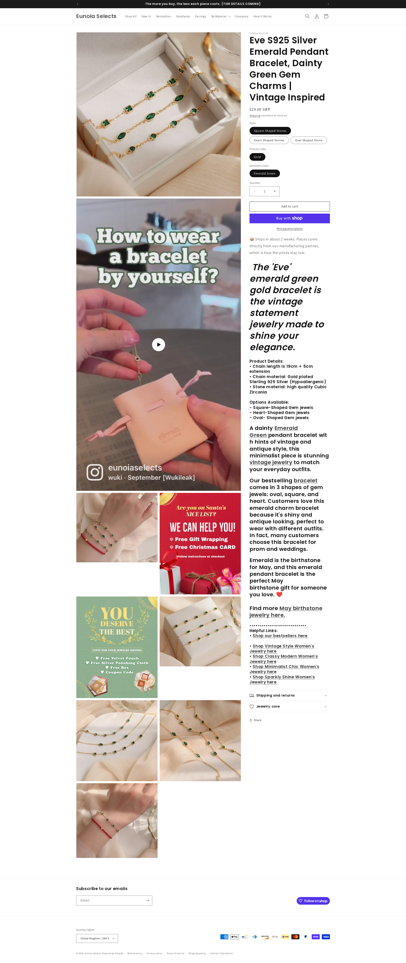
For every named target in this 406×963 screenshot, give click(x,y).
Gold (257, 157)
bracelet (305, 480)
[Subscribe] (147, 900)
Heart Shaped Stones (269, 140)
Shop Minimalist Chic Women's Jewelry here (285, 669)
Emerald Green (265, 173)
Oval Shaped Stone (308, 140)
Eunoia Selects (93, 953)
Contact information (221, 953)
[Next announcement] (328, 4)
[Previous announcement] (77, 4)
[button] (220, 16)
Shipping (255, 115)
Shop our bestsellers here (281, 636)
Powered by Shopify (112, 953)
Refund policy (135, 953)
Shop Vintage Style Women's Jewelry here (282, 648)
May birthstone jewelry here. (286, 612)
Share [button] (258, 720)
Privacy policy (154, 953)
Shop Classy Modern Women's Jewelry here (284, 658)
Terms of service (175, 953)
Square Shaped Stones (270, 131)
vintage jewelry (271, 462)
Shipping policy (197, 953)
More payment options (290, 228)
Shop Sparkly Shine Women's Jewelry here (282, 679)
